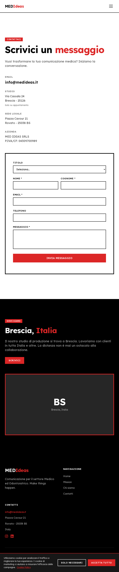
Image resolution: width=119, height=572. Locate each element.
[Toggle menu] (111, 6)
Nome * (17, 178)
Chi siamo (69, 487)
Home (67, 476)
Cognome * (68, 178)
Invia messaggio (59, 258)
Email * (17, 194)
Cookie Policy (24, 567)
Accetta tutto (101, 562)
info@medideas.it (21, 82)
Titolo (18, 162)
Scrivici (14, 360)
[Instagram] (6, 536)
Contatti (68, 493)
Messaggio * (21, 227)
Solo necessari (72, 562)
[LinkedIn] (12, 536)
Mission (67, 482)
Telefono (19, 210)
